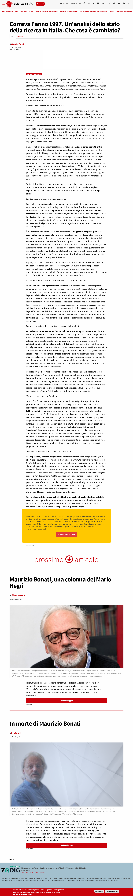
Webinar (38, 11)
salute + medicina (72, 11)
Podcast (31, 11)
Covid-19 (45, 11)
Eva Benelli (16, 733)
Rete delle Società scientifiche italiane (14, 11)
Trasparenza (42, 872)
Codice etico (34, 872)
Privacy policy (25, 872)
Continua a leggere (66, 700)
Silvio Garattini (18, 595)
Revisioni (20, 36)
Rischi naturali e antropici (57, 11)
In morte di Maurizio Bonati (45, 723)
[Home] (21, 4)
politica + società (102, 11)
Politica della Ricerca (34, 74)
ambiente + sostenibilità (88, 11)
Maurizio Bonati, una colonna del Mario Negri (60, 582)
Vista (13, 37)
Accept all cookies (112, 891)
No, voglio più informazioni (22, 894)
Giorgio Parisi (17, 44)
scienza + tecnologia (116, 11)
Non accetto (99, 891)
